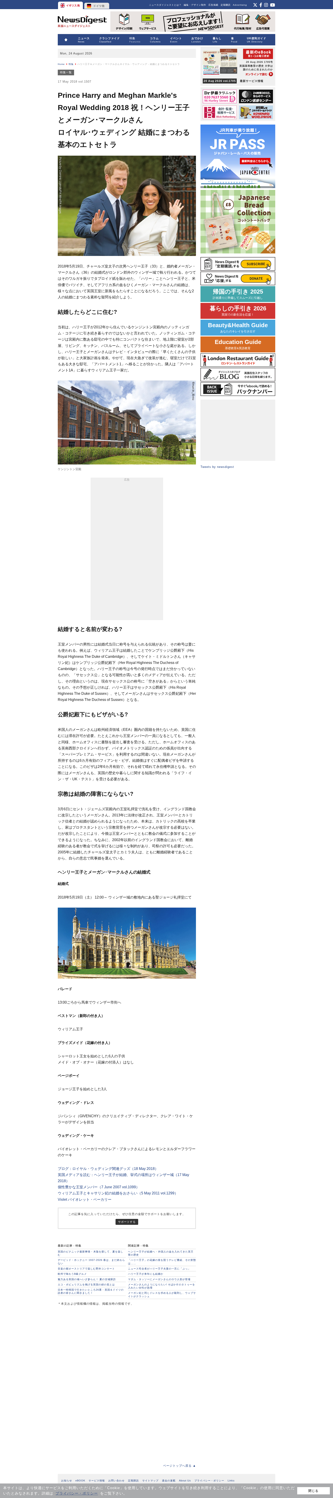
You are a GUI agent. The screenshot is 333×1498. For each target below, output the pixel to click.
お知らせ (66, 1480)
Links (231, 1480)
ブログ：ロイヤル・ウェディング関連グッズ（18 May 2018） (108, 1169)
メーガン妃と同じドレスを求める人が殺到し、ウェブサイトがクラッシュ (162, 1294)
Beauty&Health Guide (238, 327)
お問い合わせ (116, 1480)
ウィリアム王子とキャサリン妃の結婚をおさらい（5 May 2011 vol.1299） (118, 1193)
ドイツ (97, 4)
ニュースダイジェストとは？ (165, 5)
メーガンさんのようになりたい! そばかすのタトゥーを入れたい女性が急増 (161, 1286)
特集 (71, 64)
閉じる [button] (313, 1491)
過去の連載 (169, 1480)
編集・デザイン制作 (195, 5)
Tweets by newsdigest (217, 467)
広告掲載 (213, 5)
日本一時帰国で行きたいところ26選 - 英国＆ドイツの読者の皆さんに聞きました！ (91, 1291)
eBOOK (80, 1480)
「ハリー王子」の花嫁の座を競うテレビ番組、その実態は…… (162, 1262)
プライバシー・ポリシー (77, 1493)
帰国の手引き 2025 (238, 294)
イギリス (71, 4)
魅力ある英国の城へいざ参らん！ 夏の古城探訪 (87, 1279)
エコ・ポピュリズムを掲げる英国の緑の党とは (86, 1284)
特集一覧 (66, 72)
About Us (185, 1480)
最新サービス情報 (233, 81)
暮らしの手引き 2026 (238, 310)
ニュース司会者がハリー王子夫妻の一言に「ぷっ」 (159, 1268)
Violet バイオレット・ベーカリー (84, 1199)
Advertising (240, 5)
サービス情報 (97, 1480)
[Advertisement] (127, 550)
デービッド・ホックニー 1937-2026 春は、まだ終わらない (91, 1262)
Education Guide (238, 344)
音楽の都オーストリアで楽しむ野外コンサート (86, 1268)
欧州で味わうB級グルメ (72, 1273)
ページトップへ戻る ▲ (179, 1465)
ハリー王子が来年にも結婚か (145, 1273)
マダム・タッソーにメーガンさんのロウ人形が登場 (159, 1279)
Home (61, 64)
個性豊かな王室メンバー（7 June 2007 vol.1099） (99, 1187)
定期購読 (226, 5)
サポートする (127, 1221)
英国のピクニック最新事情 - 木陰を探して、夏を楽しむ (90, 1253)
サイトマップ (150, 1480)
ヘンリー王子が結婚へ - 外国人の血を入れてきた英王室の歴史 (160, 1253)
